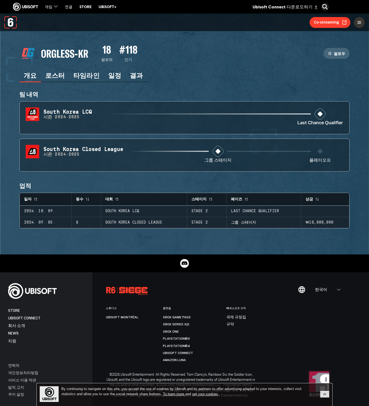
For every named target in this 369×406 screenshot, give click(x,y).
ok (324, 394)
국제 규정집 (236, 317)
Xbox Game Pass (177, 317)
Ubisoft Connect (24, 318)
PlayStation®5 (176, 338)
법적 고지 (16, 387)
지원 (12, 341)
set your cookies (205, 394)
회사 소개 (16, 326)
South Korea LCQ (122, 211)
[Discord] (184, 263)
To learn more (174, 394)
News (13, 333)
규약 (230, 324)
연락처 (13, 365)
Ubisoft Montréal (122, 317)
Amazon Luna (174, 360)
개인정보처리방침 (23, 372)
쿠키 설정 (16, 394)
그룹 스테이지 (218, 160)
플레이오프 (320, 160)
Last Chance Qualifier (320, 123)
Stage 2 (200, 211)
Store (14, 311)
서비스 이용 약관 (22, 379)
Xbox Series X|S (176, 324)
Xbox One (171, 331)
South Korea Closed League (133, 222)
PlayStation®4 (176, 346)
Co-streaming (326, 22)
